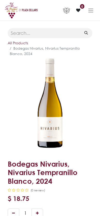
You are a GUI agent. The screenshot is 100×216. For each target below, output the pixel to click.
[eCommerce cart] (66, 10)
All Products (18, 42)
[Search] (86, 32)
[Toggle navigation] (90, 10)
